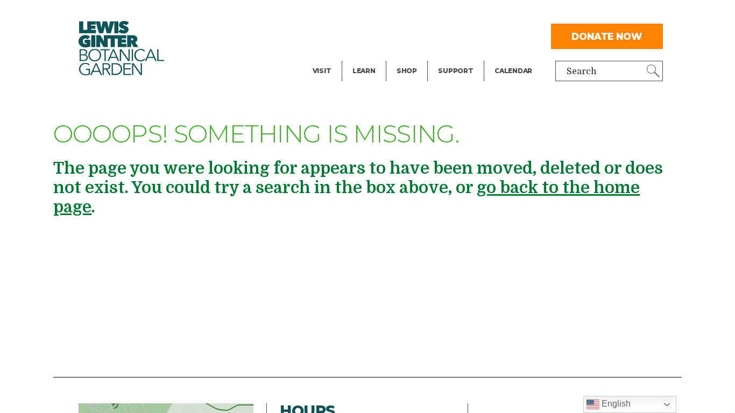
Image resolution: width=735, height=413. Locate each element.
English (615, 403)
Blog (361, 57)
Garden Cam (378, 35)
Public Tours (378, 14)
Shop (407, 71)
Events (327, 35)
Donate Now (606, 36)
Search (582, 71)
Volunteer (458, 57)
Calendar (513, 71)
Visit (322, 71)
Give (446, 35)
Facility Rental (343, 14)
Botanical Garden (122, 48)
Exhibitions (337, 57)
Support (455, 71)
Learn (364, 71)
